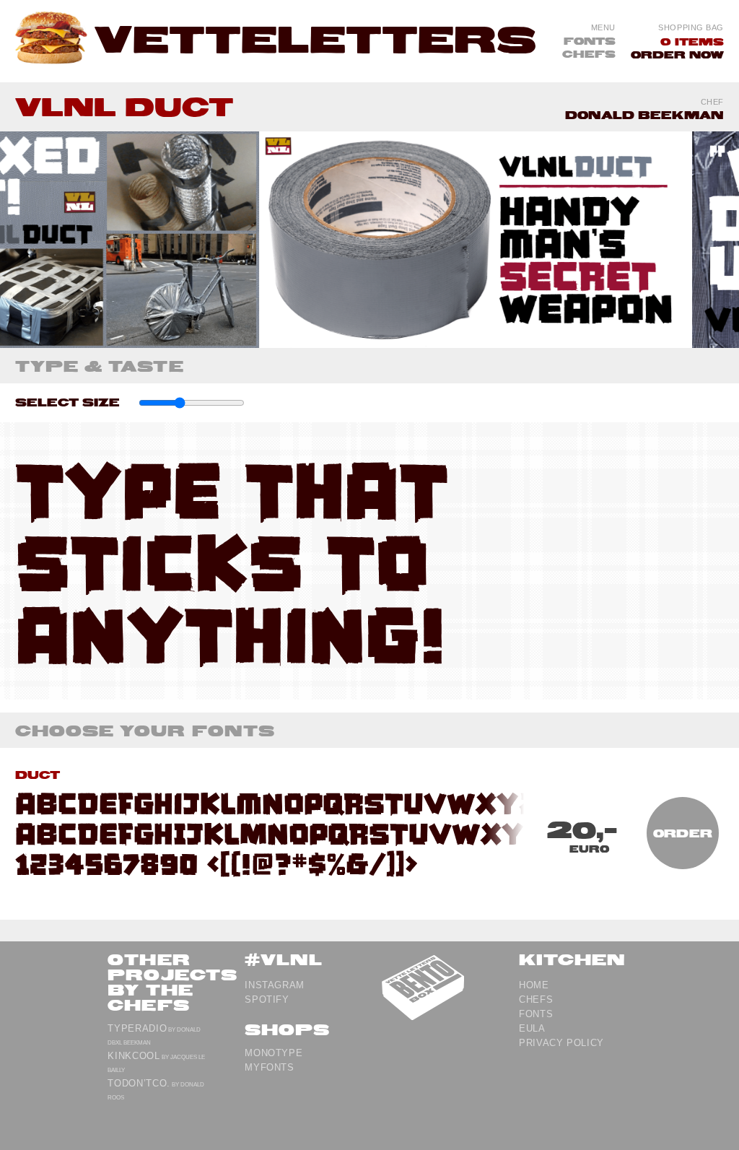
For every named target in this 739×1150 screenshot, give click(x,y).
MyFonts (269, 1067)
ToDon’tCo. (139, 1083)
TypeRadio (137, 1028)
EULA (532, 1028)
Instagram (275, 985)
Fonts (590, 40)
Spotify (267, 999)
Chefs (589, 53)
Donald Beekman (644, 114)
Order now (677, 54)
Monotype (273, 1052)
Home (534, 985)
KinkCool (133, 1055)
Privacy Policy (561, 1042)
